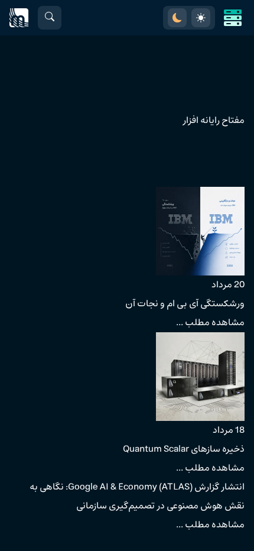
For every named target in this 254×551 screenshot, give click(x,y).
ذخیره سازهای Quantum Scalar (184, 449)
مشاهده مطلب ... (210, 323)
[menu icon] (233, 18)
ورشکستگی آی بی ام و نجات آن (185, 304)
